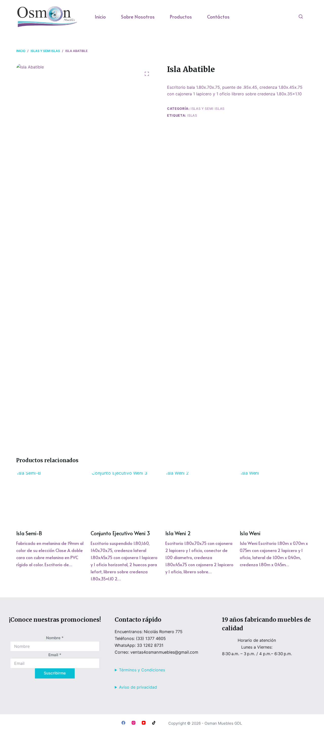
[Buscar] (301, 16)
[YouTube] (144, 723)
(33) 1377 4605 (151, 638)
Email (54, 654)
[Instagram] (133, 723)
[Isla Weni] (274, 497)
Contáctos (218, 16)
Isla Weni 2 (178, 533)
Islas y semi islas (208, 108)
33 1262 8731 (150, 645)
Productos (181, 16)
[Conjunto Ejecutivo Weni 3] (125, 497)
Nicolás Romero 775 (163, 631)
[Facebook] (123, 723)
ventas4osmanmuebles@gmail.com (164, 652)
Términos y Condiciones (142, 669)
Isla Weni (250, 533)
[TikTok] (154, 723)
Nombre (55, 637)
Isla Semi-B (29, 533)
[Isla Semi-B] (50, 497)
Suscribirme (55, 673)
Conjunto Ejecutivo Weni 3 (120, 533)
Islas (192, 115)
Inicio (100, 16)
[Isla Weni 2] (199, 497)
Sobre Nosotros (138, 16)
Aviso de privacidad (138, 687)
